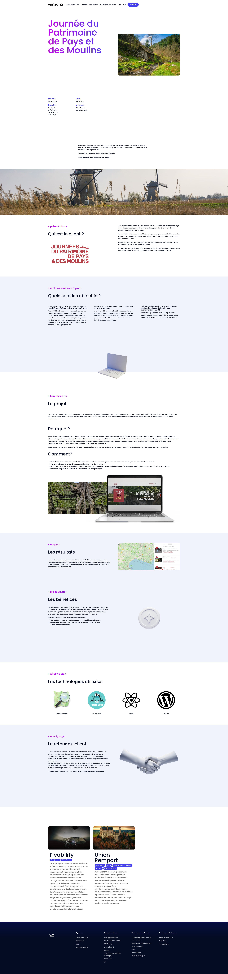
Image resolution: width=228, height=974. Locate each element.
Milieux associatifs (110, 868)
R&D (124, 5)
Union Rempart (106, 857)
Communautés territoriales (122, 865)
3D (52, 860)
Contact (133, 5)
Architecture (100, 865)
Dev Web (98, 868)
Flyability (62, 855)
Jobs (119, 5)
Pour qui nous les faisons (108, 5)
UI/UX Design (66, 860)
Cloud (57, 860)
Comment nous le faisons (89, 5)
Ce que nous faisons (72, 5)
